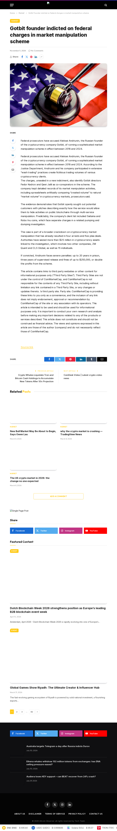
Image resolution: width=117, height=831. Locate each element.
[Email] (13, 169)
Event (14, 551)
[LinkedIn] (13, 155)
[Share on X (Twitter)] (27, 57)
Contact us (96, 814)
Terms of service (55, 814)
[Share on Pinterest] (31, 57)
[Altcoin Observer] (58, 5)
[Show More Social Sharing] (41, 57)
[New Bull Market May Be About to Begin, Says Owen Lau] (33, 410)
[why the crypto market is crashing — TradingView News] (83, 410)
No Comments (37, 50)
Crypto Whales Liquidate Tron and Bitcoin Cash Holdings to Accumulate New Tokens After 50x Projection (34, 378)
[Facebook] (13, 140)
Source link (27, 347)
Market (14, 21)
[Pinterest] (13, 162)
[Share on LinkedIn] (36, 57)
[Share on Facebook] (22, 57)
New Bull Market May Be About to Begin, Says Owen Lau (33, 433)
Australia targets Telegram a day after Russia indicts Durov (58, 746)
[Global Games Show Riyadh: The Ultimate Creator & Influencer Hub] (58, 656)
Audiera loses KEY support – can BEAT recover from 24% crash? (61, 776)
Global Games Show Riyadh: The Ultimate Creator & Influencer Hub (54, 687)
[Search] (105, 5)
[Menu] (12, 5)
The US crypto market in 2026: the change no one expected (30, 480)
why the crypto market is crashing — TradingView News (81, 433)
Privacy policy (77, 814)
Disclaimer (35, 814)
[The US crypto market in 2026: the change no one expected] (33, 457)
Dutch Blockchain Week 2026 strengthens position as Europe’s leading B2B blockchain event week (58, 610)
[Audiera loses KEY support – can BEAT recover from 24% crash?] (17, 780)
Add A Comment (58, 496)
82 (32, 712)
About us (19, 814)
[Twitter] (13, 148)
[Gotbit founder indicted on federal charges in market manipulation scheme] (58, 94)
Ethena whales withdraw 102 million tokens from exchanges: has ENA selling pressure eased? (63, 763)
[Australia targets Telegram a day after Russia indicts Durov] (17, 749)
